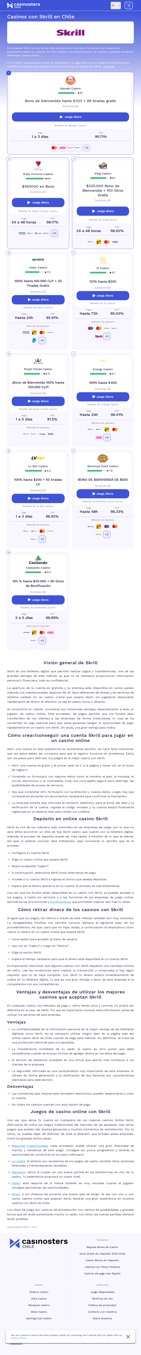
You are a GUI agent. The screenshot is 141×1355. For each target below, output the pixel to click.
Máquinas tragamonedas (30, 1146)
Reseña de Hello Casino (38, 307)
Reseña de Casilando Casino (38, 607)
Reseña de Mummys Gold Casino (103, 501)
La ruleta (18, 1161)
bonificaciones (60, 902)
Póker (16, 1183)
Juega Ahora (73, 117)
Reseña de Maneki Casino (70, 125)
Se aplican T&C (71, 106)
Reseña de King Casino (103, 219)
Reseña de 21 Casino (102, 303)
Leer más (108, 66)
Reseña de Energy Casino (102, 404)
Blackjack (18, 1172)
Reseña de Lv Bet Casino (38, 506)
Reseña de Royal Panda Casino (38, 409)
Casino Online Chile (17, 1227)
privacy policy (18, 1338)
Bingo (16, 1194)
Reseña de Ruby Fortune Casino (38, 211)
